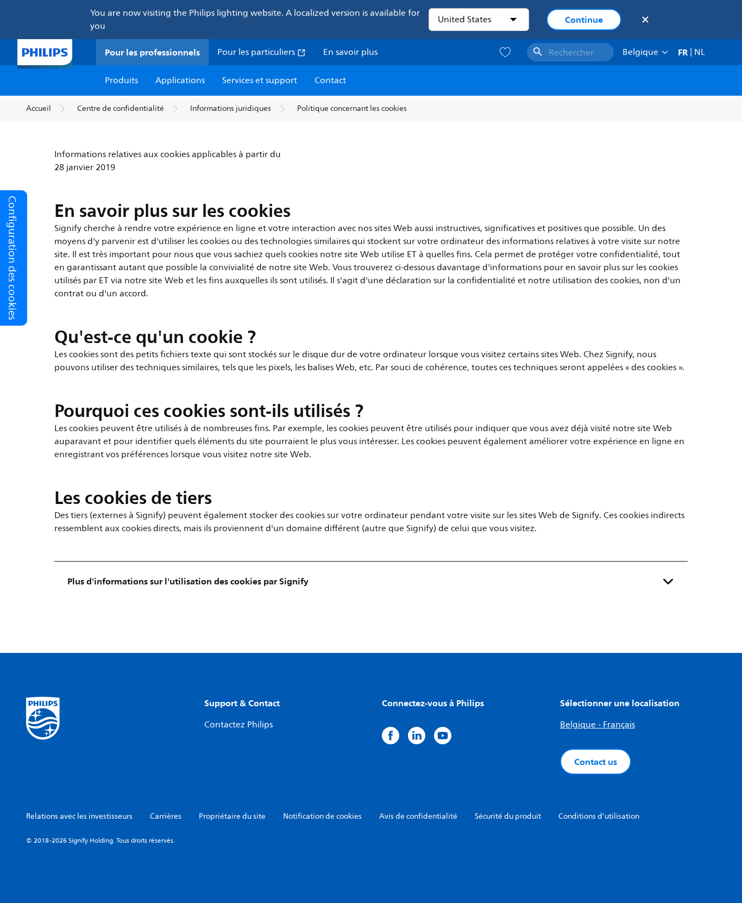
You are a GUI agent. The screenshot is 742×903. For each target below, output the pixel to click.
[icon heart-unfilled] (505, 52)
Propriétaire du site (232, 816)
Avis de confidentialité (418, 816)
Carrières (165, 816)
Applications (180, 80)
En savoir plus (350, 52)
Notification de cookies (322, 816)
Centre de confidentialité (120, 108)
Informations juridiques (230, 108)
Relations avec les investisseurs (79, 816)
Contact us (595, 761)
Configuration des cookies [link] (12, 258)
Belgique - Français (597, 725)
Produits (121, 80)
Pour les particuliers (257, 52)
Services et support (259, 80)
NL (699, 52)
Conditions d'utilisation (598, 816)
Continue (584, 19)
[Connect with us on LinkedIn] (416, 735)
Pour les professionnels (152, 52)
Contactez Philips (238, 725)
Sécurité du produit (508, 816)
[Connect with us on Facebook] (390, 735)
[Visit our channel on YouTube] (442, 735)
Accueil (38, 108)
